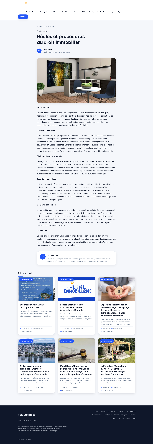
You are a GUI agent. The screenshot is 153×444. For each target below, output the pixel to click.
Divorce (68, 12)
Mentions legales (124, 418)
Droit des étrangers (108, 12)
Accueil (20, 12)
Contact (23, 17)
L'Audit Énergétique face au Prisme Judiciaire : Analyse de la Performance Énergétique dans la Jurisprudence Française (75, 370)
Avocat (35, 12)
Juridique (54, 12)
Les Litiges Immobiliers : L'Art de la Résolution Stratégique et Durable (71, 307)
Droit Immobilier (80, 12)
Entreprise (44, 12)
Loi (61, 12)
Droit (28, 12)
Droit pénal (93, 12)
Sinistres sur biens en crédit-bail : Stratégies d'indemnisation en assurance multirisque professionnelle (34, 370)
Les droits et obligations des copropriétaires (32, 306)
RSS (134, 418)
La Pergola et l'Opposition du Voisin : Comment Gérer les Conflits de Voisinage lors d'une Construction (113, 370)
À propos (121, 12)
